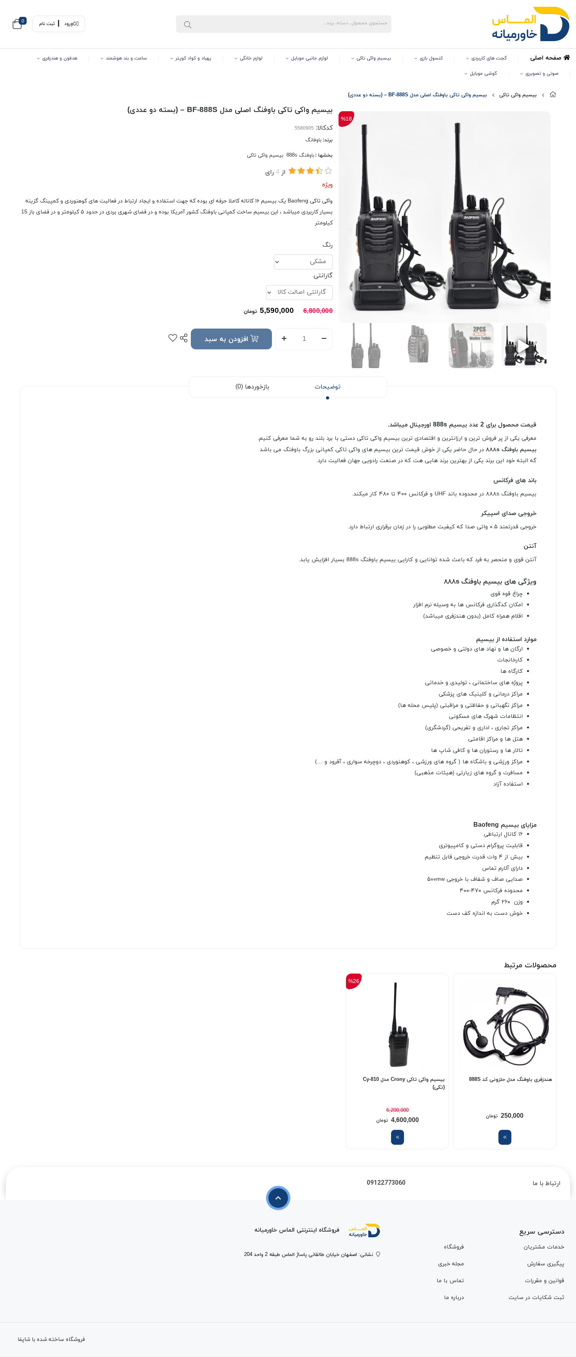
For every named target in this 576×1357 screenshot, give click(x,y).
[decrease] (324, 339)
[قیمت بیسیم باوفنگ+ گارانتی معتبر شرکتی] (364, 1230)
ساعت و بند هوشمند (126, 58)
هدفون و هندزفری (59, 58)
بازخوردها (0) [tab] (252, 387)
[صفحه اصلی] (552, 95)
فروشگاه (454, 1247)
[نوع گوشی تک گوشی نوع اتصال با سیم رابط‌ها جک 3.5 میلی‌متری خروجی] (504, 1025)
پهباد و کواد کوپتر (193, 58)
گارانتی (323, 275)
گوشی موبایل (483, 73)
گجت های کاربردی (489, 58)
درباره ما (454, 1298)
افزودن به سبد (227, 339)
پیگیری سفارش (545, 1264)
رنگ (327, 245)
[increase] (283, 339)
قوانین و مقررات (544, 1281)
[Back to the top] (278, 1198)
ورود (68, 24)
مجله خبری (451, 1264)
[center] (187, 24)
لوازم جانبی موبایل (309, 58)
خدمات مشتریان (544, 1247)
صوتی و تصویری (541, 73)
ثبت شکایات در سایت (536, 1298)
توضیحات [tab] (328, 387)
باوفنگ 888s (300, 155)
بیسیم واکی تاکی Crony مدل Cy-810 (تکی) (404, 1083)
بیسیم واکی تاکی (374, 58)
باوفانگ (313, 140)
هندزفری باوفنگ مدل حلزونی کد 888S (510, 1079)
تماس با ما (450, 1281)
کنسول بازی (431, 58)
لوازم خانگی (251, 58)
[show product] (505, 1137)
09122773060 (386, 1183)
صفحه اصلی (546, 58)
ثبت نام (47, 24)
